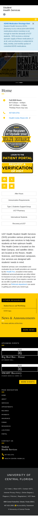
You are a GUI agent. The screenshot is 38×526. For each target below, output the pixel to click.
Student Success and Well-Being (14, 306)
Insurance (6, 418)
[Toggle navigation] (35, 19)
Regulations (22, 496)
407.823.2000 (9, 505)
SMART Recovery (12, 373)
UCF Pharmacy (19, 211)
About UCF (17, 489)
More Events (28, 382)
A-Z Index (8, 489)
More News (29, 330)
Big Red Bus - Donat (13, 357)
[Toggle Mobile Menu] (35, 2)
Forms (4, 422)
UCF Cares (7, 311)
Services (5, 403)
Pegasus (6, 496)
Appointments (7, 407)
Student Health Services (11, 9)
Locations (6, 430)
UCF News (31, 496)
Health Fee (11, 272)
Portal (4, 434)
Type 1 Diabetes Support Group (19, 207)
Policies (13, 496)
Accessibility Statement (25, 505)
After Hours (19, 194)
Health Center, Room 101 (18, 118)
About (4, 399)
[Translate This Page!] (4, 14)
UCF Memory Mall (8, 360)
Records (5, 411)
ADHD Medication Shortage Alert (17, 23)
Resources (6, 426)
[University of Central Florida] (16, 2)
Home (4, 395)
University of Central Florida (20, 509)
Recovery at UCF (19, 223)
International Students (19, 217)
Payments (5, 414)
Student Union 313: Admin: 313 (12, 375)
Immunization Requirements (19, 200)
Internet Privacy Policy (12, 492)
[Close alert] (33, 23)
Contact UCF (27, 489)
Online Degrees (27, 492)
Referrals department (19, 284)
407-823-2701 (14, 113)
